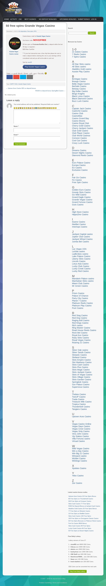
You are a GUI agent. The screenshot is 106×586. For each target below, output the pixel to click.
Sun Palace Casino (80, 384)
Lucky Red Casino (80, 271)
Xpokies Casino (79, 468)
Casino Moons (78, 121)
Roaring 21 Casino (80, 342)
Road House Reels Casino (84, 330)
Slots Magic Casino (81, 370)
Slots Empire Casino (81, 360)
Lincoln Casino (78, 261)
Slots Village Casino (81, 377)
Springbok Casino (80, 382)
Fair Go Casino (79, 177)
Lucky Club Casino (80, 266)
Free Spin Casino (80, 182)
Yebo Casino (78, 475)
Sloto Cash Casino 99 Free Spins (79, 526)
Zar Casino (77, 483)
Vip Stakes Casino (80, 436)
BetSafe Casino (79, 86)
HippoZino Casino (80, 214)
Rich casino (77, 325)
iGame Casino (78, 222)
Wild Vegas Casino (80, 448)
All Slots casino (79, 66)
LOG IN (93, 19)
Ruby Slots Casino (80, 338)
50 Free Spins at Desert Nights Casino (81, 531)
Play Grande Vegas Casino (35, 67)
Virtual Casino (78, 441)
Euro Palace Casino (81, 163)
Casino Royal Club (80, 123)
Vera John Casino (80, 434)
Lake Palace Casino (81, 256)
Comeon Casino (79, 138)
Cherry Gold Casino (81, 126)
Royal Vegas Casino (81, 340)
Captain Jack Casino (81, 108)
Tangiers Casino (79, 409)
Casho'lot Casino (79, 111)
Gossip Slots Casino (81, 192)
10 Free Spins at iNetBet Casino (78, 513)
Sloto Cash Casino (80, 365)
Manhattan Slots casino (83, 281)
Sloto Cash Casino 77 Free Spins (79, 504)
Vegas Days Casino (81, 426)
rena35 (30, 62)
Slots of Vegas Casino (82, 375)
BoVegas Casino (79, 79)
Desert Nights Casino (82, 153)
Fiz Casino (77, 180)
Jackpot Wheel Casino (82, 239)
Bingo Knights (78, 94)
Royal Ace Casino (80, 335)
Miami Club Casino (80, 283)
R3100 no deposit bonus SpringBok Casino (50, 91)
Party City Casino (80, 298)
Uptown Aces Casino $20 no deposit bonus (21, 88)
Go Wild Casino (79, 195)
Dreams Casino (79, 150)
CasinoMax (77, 116)
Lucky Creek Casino (81, 268)
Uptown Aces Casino (81, 416)
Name (16, 126)
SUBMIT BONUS (84, 19)
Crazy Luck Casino (80, 143)
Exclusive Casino (80, 170)
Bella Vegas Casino (81, 84)
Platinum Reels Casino (82, 303)
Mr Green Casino (80, 286)
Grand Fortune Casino (82, 202)
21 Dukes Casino (80, 52)
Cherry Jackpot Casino (82, 128)
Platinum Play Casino (82, 305)
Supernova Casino (80, 387)
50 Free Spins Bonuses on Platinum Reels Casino (84, 521)
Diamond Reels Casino (82, 155)
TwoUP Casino (79, 397)
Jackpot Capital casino (82, 234)
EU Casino (77, 168)
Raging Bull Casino (80, 320)
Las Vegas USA (79, 249)
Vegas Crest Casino (81, 429)
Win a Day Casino (80, 451)
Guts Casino (77, 204)
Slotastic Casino (79, 355)
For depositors (23, 31)
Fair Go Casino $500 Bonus (77, 523)
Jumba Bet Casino (80, 241)
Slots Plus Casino (80, 367)
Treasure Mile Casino (82, 402)
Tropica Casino (79, 404)
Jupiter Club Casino (81, 236)
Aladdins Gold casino (81, 69)
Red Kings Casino (80, 323)
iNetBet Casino (79, 224)
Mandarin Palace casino (83, 278)
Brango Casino (79, 81)
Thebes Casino (79, 394)
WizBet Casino (79, 458)
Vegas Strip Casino (81, 431)
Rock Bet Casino (79, 333)
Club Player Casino (81, 133)
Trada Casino (78, 399)
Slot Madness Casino (82, 362)
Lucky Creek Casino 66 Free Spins (79, 528)
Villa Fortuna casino (81, 439)
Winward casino (79, 456)
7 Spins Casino (79, 57)
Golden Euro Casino (81, 190)
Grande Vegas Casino (24, 84)
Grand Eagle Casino (81, 197)
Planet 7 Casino (79, 301)
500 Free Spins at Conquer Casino (79, 501)
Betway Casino (79, 89)
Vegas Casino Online (81, 424)
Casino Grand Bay (80, 118)
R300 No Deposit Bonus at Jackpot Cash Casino (84, 506)
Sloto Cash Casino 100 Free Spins (79, 516)
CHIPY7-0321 (14, 84)
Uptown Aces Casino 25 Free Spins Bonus (82, 496)
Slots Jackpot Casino (81, 372)
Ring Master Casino (81, 328)
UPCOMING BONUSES (68, 19)
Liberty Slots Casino (81, 259)
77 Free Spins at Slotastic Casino (79, 511)
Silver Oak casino (80, 350)
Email (16, 135)
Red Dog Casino (79, 318)
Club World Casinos (81, 135)
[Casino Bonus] (14, 18)
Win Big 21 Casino (80, 453)
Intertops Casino (79, 227)
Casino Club (77, 113)
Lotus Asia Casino (80, 264)
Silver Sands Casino (81, 352)
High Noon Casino (80, 212)
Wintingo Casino (79, 461)
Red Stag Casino (80, 315)
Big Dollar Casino (80, 91)
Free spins (30, 31)
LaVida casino (78, 251)
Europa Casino (79, 165)
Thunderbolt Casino (81, 407)
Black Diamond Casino (82, 98)
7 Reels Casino (79, 54)
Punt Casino (77, 308)
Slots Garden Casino (81, 379)
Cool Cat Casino (79, 140)
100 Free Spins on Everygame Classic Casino (83, 518)
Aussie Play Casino (81, 71)
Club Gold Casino (80, 131)
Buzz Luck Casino (80, 101)
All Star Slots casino (81, 64)
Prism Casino (78, 293)
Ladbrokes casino (80, 254)
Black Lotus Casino (81, 96)
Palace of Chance (80, 296)
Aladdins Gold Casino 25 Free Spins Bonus (82, 508)
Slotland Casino (79, 357)
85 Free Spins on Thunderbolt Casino (80, 499)
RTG (35, 31)
